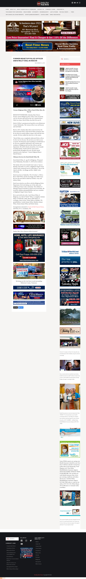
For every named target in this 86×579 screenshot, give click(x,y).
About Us (13, 9)
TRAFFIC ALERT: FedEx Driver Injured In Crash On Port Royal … (71, 92)
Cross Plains (38, 551)
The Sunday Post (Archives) (14, 12)
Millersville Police (11, 553)
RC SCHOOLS (10, 559)
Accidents (35, 12)
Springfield (38, 564)
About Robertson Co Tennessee (26, 9)
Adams (37, 544)
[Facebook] (72, 2)
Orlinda (37, 558)
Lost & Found (54, 12)
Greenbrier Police (11, 551)
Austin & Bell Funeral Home (36, 209)
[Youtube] (75, 2)
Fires (72, 12)
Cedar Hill (38, 546)
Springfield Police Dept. (12, 569)
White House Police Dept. (13, 571)
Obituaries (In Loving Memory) (15, 14)
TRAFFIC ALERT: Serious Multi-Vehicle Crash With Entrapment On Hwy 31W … (72, 73)
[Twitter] (77, 2)
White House (39, 566)
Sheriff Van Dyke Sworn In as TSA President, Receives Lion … (72, 86)
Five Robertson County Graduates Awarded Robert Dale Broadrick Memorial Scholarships (72, 79)
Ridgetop (38, 562)
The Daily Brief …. (64, 12)
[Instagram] (79, 2)
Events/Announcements (32, 14)
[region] (70, 99)
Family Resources (55, 14)
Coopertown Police (11, 548)
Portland (38, 560)
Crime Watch (60, 9)
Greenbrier (38, 553)
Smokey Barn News (38, 577)
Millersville (38, 555)
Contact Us (40, 9)
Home (7, 9)
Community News (50, 9)
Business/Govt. (44, 12)
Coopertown (38, 549)
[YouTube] (22, 547)
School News (45, 14)
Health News (27, 12)
